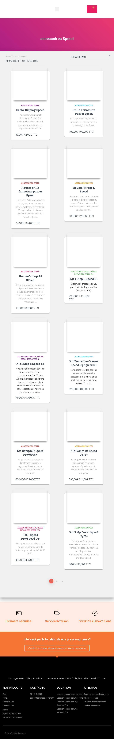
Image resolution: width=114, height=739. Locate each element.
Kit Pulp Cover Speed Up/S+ (83, 534)
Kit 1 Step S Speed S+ (30, 363)
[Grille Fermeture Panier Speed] (84, 83)
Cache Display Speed (30, 110)
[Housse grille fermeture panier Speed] (30, 161)
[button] (57, 9)
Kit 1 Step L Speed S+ (84, 279)
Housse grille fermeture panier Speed (30, 191)
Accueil (8, 56)
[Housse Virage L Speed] (84, 161)
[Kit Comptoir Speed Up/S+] (84, 424)
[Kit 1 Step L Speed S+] (84, 250)
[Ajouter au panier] (43, 134)
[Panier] (92, 9)
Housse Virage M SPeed (30, 278)
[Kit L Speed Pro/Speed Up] (30, 506)
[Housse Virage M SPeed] (30, 250)
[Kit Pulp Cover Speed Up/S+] (84, 506)
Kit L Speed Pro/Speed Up (30, 536)
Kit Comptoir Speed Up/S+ (83, 452)
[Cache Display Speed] (30, 83)
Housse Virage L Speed (84, 189)
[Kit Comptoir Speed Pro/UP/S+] (30, 424)
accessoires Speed (30, 105)
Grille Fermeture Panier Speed (83, 111)
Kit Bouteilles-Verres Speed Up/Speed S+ (83, 363)
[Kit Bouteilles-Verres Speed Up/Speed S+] (84, 335)
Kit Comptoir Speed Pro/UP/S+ (30, 452)
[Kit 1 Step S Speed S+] (30, 335)
